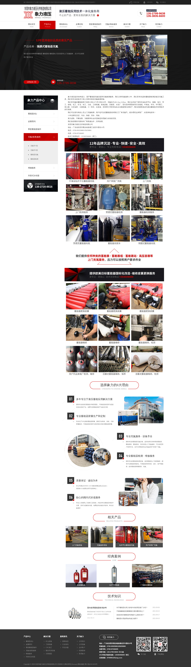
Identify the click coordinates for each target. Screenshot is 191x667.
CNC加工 (49, 647)
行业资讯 (65, 644)
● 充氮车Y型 (33, 146)
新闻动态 (65, 641)
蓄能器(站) (63, 25)
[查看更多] (109, 618)
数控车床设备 (50, 650)
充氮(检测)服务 (31, 650)
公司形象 (82, 644)
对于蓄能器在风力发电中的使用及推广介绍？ (132, 607)
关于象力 (143, 25)
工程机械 (49, 644)
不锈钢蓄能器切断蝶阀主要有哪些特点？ (130, 611)
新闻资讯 (63, 636)
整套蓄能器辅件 (95, 25)
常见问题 (65, 647)
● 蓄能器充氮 (33, 154)
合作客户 (82, 647)
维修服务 (29, 654)
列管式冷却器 (30, 657)
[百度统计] (60, 664)
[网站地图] (81, 664)
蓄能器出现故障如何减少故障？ (127, 618)
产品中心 (47, 25)
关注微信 (163, 2)
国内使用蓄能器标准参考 (97, 608)
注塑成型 (49, 654)
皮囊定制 (79, 25)
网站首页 (31, 25)
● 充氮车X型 (33, 150)
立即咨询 (149, 2)
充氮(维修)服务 (111, 25)
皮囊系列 (29, 644)
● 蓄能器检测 (33, 159)
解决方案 (127, 25)
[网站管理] (67, 664)
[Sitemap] (74, 664)
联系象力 (158, 25)
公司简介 (82, 641)
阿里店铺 (136, 2)
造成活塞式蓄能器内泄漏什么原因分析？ (130, 615)
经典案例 (82, 650)
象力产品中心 (36, 100)
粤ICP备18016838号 (91, 664)
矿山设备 (49, 641)
